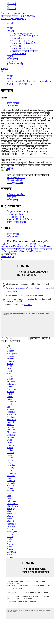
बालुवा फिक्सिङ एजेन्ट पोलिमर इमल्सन (16, 249)
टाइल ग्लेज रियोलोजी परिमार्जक (25, 51)
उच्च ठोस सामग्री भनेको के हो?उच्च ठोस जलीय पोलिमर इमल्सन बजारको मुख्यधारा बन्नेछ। (29, 82)
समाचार (10, 56)
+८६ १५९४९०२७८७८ (16, 177)
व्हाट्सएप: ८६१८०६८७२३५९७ (13, 18)
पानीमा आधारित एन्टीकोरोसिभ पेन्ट (37, 246)
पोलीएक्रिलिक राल (34, 251)
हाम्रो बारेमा (11, 61)
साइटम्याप (20, 244)
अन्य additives (18, 46)
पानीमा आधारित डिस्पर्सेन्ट (22, 41)
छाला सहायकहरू (19, 53)
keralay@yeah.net (15, 182)
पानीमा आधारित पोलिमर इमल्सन (25, 35)
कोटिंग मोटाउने (18, 38)
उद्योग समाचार (12, 105)
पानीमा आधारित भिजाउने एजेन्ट (24, 43)
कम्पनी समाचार (13, 103)
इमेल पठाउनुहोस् (7, 256)
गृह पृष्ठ (10, 28)
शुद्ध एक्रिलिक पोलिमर (16, 251)
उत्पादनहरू (11, 30)
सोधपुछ (10, 167)
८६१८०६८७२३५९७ (15, 180)
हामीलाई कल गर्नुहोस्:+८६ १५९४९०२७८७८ (19, 16)
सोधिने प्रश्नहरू (13, 58)
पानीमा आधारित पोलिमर (16, 222)
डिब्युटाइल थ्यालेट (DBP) (17, 211)
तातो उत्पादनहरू (7, 244)
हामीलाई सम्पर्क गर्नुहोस (16, 63)
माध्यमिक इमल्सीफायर (15, 214)
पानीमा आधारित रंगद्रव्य (21, 48)
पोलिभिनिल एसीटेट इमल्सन (12, 246)
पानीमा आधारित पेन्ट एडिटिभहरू (19, 219)
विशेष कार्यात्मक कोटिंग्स (22, 33)
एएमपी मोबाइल (31, 244)
